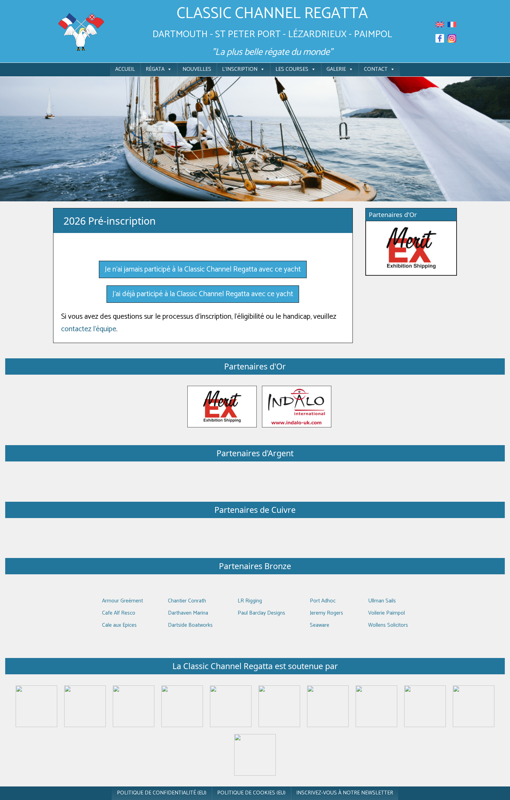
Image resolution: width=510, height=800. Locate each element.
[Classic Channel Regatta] (82, 31)
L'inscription (239, 69)
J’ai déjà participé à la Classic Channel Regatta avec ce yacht (202, 294)
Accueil (125, 69)
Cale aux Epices (119, 625)
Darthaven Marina (188, 613)
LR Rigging (250, 601)
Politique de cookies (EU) (251, 793)
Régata (155, 69)
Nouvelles (196, 69)
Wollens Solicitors (388, 625)
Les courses (291, 69)
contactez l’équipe (88, 329)
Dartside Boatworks (190, 625)
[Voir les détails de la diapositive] (411, 248)
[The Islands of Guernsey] (328, 706)
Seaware (319, 625)
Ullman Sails (382, 601)
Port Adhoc (322, 601)
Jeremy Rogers (326, 613)
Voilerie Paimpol (386, 613)
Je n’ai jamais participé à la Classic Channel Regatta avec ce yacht (203, 269)
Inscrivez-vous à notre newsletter (344, 793)
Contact (376, 69)
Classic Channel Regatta (272, 13)
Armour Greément (122, 601)
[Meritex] (222, 406)
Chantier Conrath (187, 601)
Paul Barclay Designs (261, 613)
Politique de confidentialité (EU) (161, 793)
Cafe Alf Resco (118, 613)
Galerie (336, 69)
